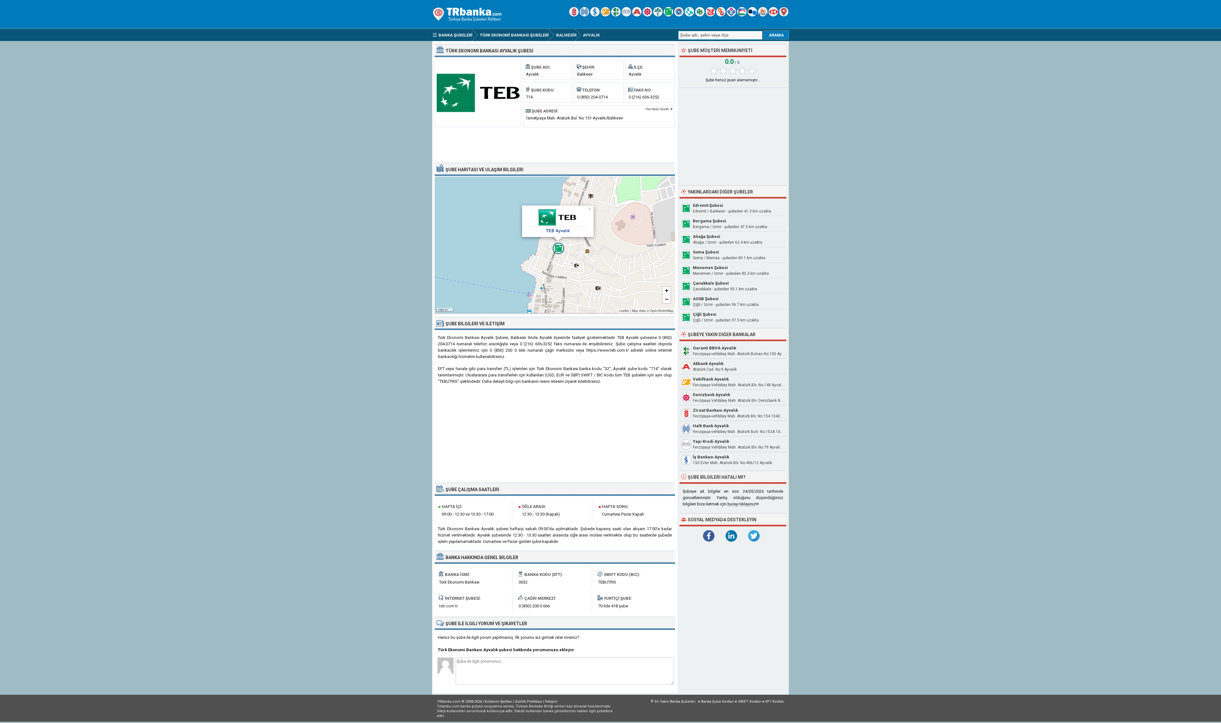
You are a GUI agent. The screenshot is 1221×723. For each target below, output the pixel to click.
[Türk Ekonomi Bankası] (668, 15)
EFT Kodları (774, 701)
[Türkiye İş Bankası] (595, 15)
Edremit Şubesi (708, 205)
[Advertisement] (555, 144)
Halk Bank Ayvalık (711, 425)
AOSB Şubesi (706, 298)
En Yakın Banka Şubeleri (675, 701)
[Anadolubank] (752, 15)
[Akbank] (637, 15)
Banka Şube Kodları (717, 701)
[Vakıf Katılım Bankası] (731, 15)
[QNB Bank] (679, 15)
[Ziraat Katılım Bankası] (710, 15)
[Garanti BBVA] (616, 15)
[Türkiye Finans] (689, 15)
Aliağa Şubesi (706, 236)
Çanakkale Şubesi (711, 283)
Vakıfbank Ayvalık (711, 379)
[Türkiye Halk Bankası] (584, 15)
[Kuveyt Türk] (658, 15)
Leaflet (624, 310)
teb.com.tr (448, 606)
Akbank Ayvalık (708, 363)
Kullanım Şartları (498, 701)
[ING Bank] (763, 15)
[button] (555, 245)
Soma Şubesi (706, 252)
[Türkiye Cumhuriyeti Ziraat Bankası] (574, 15)
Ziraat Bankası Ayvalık (715, 410)
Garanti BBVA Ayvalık (714, 348)
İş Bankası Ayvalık (711, 457)
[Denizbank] (647, 15)
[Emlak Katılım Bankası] (742, 15)
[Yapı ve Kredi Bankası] (626, 15)
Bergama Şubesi (709, 221)
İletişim (551, 701)
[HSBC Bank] (773, 15)
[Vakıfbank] (605, 15)
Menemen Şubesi (710, 267)
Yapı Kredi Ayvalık (711, 441)
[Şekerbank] (700, 15)
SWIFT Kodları (749, 701)
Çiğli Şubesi (704, 314)
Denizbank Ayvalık (711, 394)
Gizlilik (528, 701)
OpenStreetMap (661, 310)
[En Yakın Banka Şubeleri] (784, 15)
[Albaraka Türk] (721, 15)
